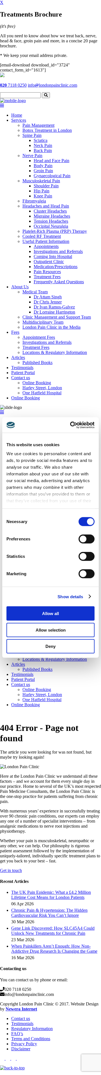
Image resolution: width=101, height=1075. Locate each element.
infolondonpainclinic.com (52, 85)
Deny (50, 646)
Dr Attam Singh (48, 296)
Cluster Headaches (50, 211)
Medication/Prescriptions (55, 266)
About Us (20, 286)
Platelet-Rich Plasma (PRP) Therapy (54, 231)
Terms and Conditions (30, 1038)
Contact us (20, 377)
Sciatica (40, 140)
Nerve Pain (32, 155)
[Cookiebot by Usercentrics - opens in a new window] (71, 425)
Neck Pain (43, 145)
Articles (18, 357)
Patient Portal (23, 372)
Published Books (37, 362)
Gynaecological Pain (52, 175)
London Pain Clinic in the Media (51, 327)
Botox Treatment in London (47, 130)
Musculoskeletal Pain (41, 180)
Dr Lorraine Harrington (54, 312)
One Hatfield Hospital (41, 392)
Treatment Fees (47, 276)
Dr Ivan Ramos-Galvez (54, 307)
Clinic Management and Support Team (56, 317)
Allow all (50, 613)
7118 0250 (13, 85)
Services (18, 120)
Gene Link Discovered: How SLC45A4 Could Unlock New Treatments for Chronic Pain (53, 931)
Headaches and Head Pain (45, 206)
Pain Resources (47, 271)
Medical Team (35, 291)
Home (16, 115)
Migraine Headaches (52, 216)
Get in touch (11, 870)
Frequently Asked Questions (59, 281)
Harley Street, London (42, 387)
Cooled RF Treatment (41, 236)
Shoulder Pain (46, 185)
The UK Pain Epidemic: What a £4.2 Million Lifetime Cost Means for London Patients (51, 895)
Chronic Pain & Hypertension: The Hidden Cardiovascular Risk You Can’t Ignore (49, 913)
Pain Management (38, 125)
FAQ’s (17, 1033)
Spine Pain (32, 135)
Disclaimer (20, 1048)
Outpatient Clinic (49, 261)
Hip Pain (41, 190)
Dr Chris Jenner (48, 302)
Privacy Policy (24, 1043)
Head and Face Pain (51, 160)
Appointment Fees (38, 337)
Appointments (46, 246)
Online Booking (36, 382)
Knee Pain (43, 196)
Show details (70, 596)
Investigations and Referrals (58, 251)
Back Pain (43, 150)
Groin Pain (43, 170)
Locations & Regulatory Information (54, 352)
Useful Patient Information (45, 241)
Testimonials (22, 367)
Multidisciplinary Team (42, 322)
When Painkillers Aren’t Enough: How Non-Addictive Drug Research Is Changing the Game (54, 949)
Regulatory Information (32, 1028)
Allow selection (51, 629)
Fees (15, 332)
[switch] (87, 539)
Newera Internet (21, 1009)
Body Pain (43, 165)
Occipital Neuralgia (51, 226)
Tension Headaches (51, 221)
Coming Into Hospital (53, 256)
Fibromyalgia (34, 201)
